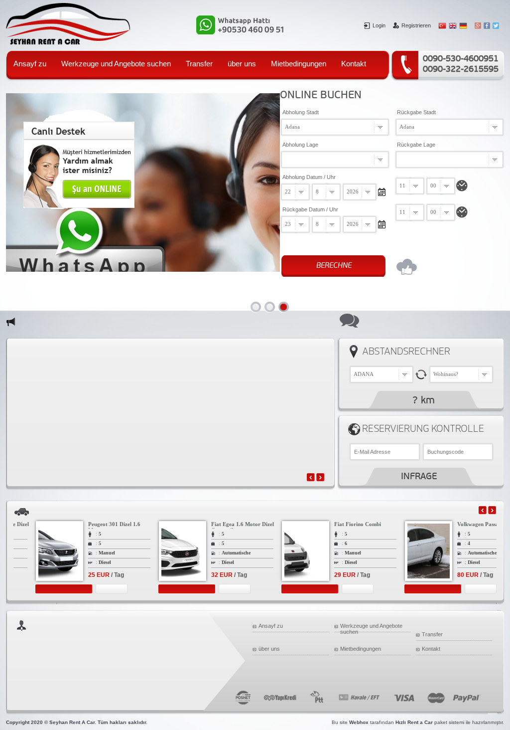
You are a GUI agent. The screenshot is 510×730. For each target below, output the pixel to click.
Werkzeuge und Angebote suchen (116, 63)
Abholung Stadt (300, 112)
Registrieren (416, 25)
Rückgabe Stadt (416, 112)
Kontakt (353, 63)
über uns (242, 63)
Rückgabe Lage (416, 145)
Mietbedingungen (298, 63)
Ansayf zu (29, 63)
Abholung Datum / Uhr (309, 177)
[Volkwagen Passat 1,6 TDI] (412, 589)
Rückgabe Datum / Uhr (310, 209)
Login (379, 25)
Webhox (359, 722)
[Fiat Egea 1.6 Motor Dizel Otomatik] (166, 589)
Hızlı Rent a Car (414, 722)
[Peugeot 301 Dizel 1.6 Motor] (43, 589)
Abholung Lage (300, 145)
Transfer (199, 63)
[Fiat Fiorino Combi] (289, 589)
